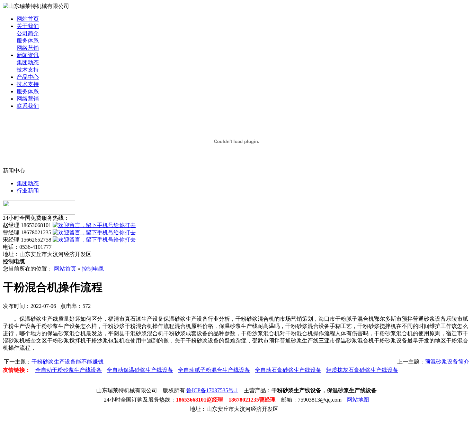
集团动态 (28, 62)
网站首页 (28, 19)
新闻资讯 (28, 55)
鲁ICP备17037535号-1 (212, 390)
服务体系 (28, 41)
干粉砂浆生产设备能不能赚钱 (68, 362)
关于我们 (28, 26)
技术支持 (28, 70)
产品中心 (28, 77)
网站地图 (358, 400)
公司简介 (28, 33)
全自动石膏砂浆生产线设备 (288, 370)
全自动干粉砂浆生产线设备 (68, 370)
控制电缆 (93, 269)
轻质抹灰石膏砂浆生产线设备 (362, 370)
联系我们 (28, 106)
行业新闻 (28, 191)
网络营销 (28, 48)
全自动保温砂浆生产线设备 (140, 370)
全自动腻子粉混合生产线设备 (214, 370)
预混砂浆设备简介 (447, 362)
